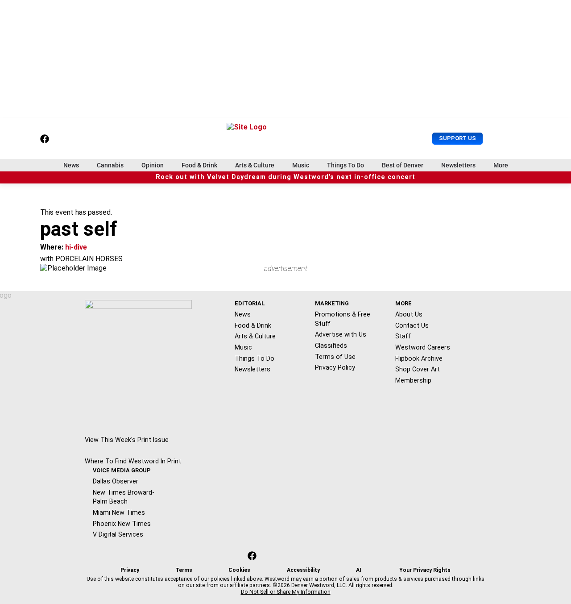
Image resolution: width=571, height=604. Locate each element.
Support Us (457, 138)
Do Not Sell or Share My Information (286, 592)
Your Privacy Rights (425, 570)
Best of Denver (402, 165)
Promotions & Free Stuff (342, 319)
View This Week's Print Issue (127, 439)
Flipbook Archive (419, 358)
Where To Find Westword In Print (133, 461)
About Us (408, 314)
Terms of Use (335, 356)
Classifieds (331, 345)
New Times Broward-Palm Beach (123, 497)
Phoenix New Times (122, 523)
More (500, 165)
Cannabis (110, 165)
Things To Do (345, 165)
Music (300, 165)
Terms (183, 570)
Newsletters (458, 165)
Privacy (129, 570)
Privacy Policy (335, 367)
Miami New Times (119, 512)
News (71, 165)
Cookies (239, 570)
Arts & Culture (254, 165)
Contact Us (412, 325)
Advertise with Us (340, 334)
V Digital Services (118, 534)
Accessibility (303, 570)
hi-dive (76, 247)
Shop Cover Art (417, 369)
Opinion (152, 165)
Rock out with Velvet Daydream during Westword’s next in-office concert (285, 177)
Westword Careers (422, 347)
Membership (413, 380)
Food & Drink (199, 165)
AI (358, 570)
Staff (403, 336)
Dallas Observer (115, 481)
